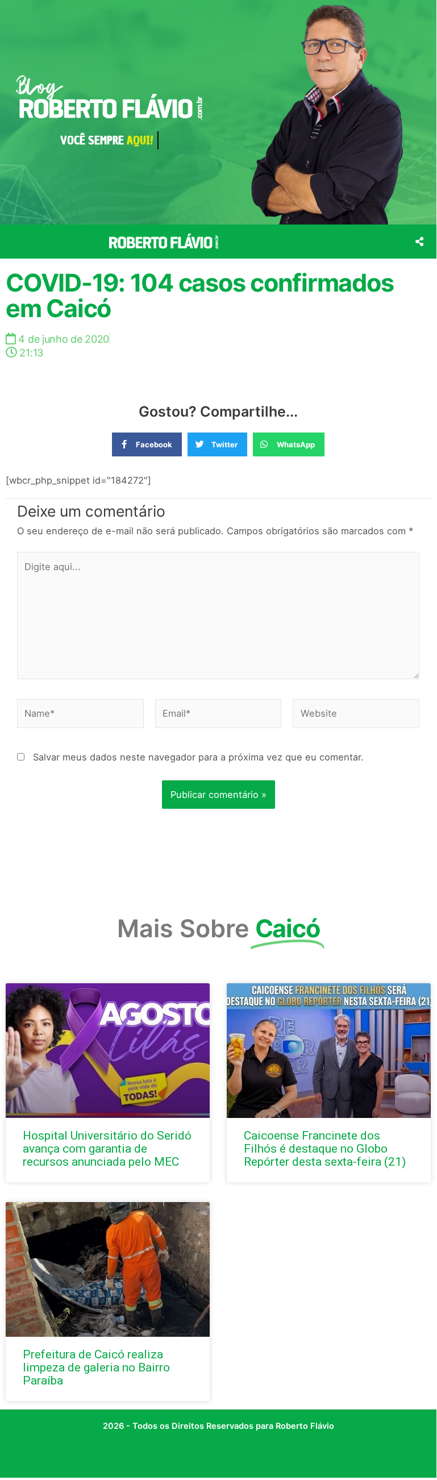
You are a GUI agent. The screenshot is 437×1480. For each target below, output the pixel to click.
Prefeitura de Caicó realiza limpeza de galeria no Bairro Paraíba (96, 1367)
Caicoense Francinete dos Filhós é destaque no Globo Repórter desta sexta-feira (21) (325, 1149)
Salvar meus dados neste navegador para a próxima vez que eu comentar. (198, 757)
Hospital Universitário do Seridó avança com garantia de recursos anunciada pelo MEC (107, 1149)
